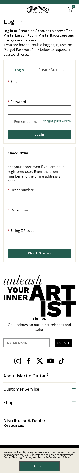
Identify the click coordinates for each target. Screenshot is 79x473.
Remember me (26, 121)
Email (15, 81)
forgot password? (57, 121)
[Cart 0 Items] (70, 11)
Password (18, 101)
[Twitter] (39, 361)
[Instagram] (17, 361)
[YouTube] (50, 361)
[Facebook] (28, 361)
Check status (39, 253)
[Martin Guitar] (38, 9)
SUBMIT (63, 343)
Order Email (20, 210)
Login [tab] (19, 70)
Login (39, 134)
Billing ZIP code (22, 230)
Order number (22, 190)
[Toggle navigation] (7, 9)
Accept (39, 466)
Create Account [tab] (51, 69)
